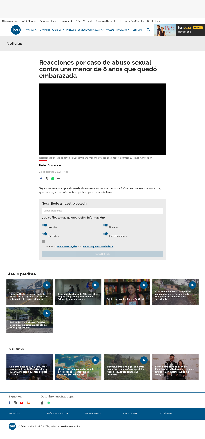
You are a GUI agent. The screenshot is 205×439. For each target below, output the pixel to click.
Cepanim (44, 21)
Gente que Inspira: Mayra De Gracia (126, 299)
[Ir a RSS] (29, 403)
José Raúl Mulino (29, 21)
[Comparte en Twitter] (47, 179)
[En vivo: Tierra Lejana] (165, 30)
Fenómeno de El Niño (70, 21)
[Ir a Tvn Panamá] (16, 30)
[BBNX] (12, 426)
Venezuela (88, 21)
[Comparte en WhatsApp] (53, 179)
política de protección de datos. (97, 246)
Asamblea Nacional (105, 21)
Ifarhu (54, 21)
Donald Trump (154, 21)
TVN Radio (71, 30)
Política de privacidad (57, 413)
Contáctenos (166, 413)
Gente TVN (138, 30)
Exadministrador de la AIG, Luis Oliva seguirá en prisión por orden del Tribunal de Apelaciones (78, 297)
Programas (121, 30)
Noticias (30, 30)
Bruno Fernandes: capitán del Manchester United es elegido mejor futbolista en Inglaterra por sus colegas (175, 371)
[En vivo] (180, 26)
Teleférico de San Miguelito (131, 21)
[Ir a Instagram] (16, 403)
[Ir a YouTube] (22, 403)
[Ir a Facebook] (10, 403)
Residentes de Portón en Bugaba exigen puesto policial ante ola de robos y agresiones (28, 325)
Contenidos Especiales (89, 30)
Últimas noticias (10, 21)
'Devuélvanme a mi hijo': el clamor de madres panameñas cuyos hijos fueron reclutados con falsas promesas (125, 371)
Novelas (110, 30)
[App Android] (49, 403)
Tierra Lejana (184, 31)
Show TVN (45, 30)
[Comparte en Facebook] (41, 179)
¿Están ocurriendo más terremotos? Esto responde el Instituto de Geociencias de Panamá (77, 372)
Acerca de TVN (130, 413)
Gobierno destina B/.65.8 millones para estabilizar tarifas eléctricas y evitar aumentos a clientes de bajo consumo (28, 371)
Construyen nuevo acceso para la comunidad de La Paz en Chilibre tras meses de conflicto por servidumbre (173, 295)
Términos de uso (93, 413)
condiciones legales (67, 246)
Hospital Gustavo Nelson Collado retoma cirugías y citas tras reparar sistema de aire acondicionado (28, 297)
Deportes (56, 30)
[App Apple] (42, 403)
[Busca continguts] (148, 30)
